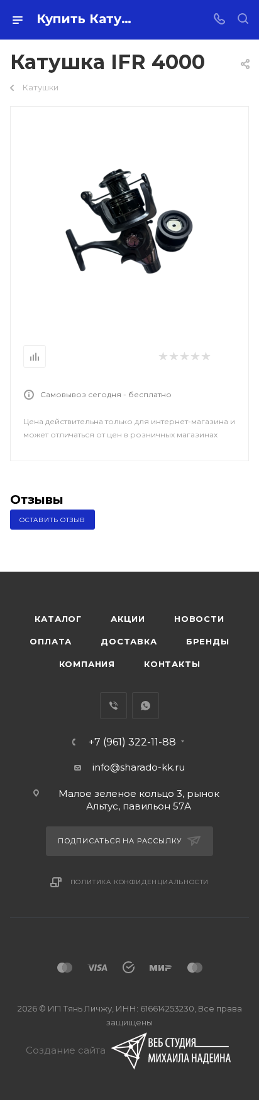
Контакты (172, 664)
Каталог (58, 619)
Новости (199, 619)
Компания (87, 664)
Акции (128, 619)
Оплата (51, 641)
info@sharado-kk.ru (138, 767)
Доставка (129, 641)
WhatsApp (145, 705)
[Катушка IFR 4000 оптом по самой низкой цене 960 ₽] (130, 217)
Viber (113, 705)
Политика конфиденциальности (139, 882)
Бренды (207, 641)
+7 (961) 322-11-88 (132, 742)
